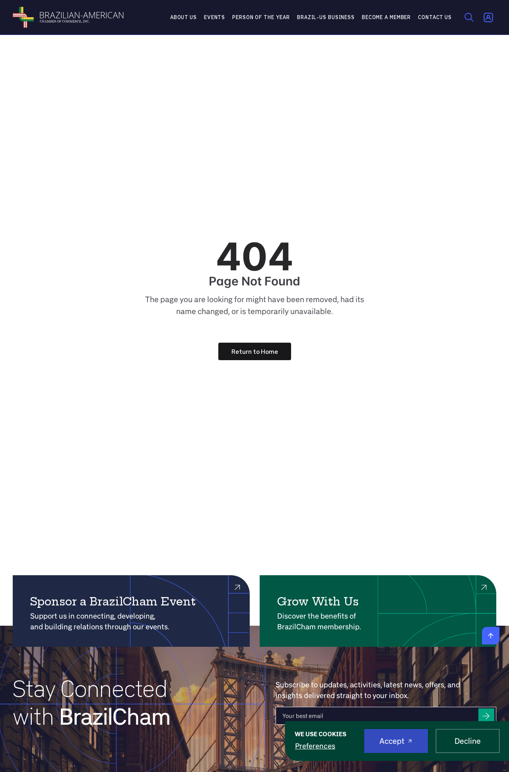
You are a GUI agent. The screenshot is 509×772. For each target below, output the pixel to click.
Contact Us (435, 17)
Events (214, 17)
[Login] (488, 17)
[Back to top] (490, 635)
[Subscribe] (486, 715)
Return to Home (254, 351)
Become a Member (386, 17)
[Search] (469, 17)
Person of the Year (261, 17)
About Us (183, 17)
